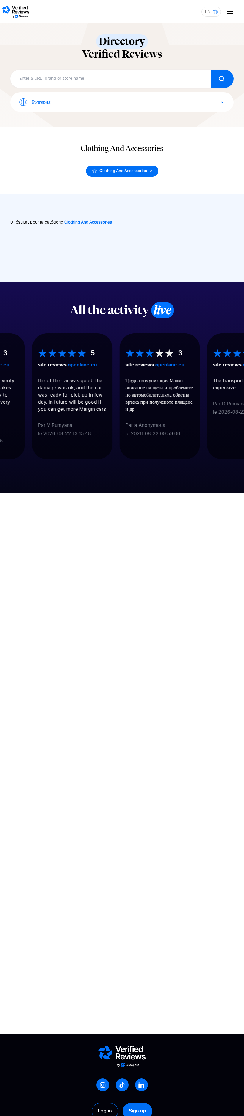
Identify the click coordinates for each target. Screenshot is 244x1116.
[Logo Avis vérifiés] (15, 11)
